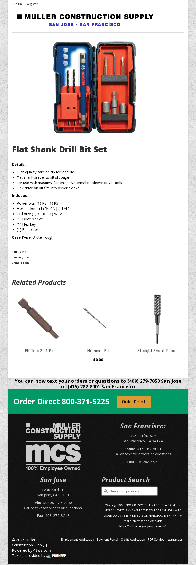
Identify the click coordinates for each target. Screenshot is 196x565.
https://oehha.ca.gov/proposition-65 (142, 526)
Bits (27, 257)
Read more (39, 359)
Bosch (25, 262)
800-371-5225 (85, 401)
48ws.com (42, 550)
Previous (16, 332)
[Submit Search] (105, 491)
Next (180, 332)
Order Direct (134, 401)
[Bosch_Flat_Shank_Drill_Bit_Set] (98, 86)
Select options (98, 367)
